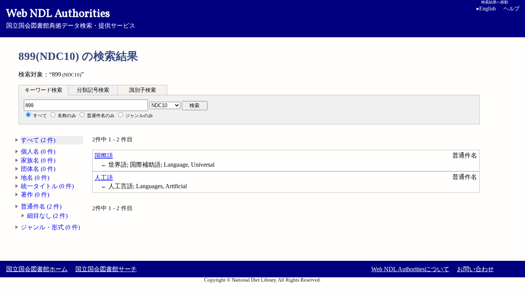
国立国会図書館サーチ (106, 269)
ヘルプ (511, 9)
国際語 (104, 155)
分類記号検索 (93, 90)
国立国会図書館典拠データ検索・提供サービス (70, 18)
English (486, 9)
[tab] (43, 90)
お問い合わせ (475, 269)
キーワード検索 (43, 90)
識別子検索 (142, 90)
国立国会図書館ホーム (37, 269)
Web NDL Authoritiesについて (410, 269)
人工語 (104, 177)
